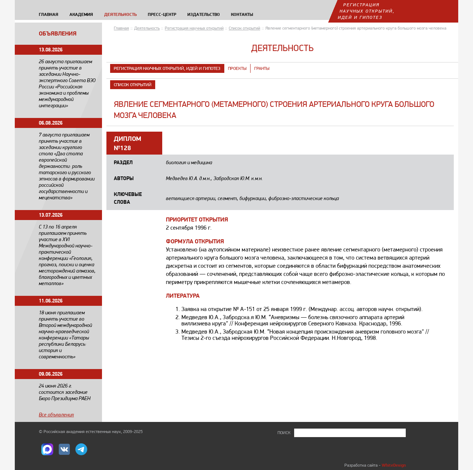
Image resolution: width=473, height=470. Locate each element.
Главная (121, 28)
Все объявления (56, 414)
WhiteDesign (394, 465)
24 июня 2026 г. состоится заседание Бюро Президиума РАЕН (65, 392)
